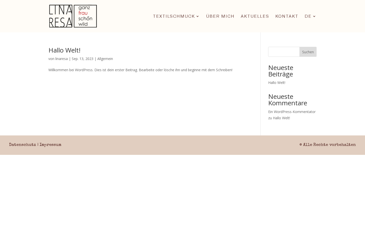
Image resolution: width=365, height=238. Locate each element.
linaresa (61, 58)
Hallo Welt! (64, 50)
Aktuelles (255, 16)
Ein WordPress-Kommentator (292, 111)
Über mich (220, 16)
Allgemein (105, 58)
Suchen (308, 52)
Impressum (50, 145)
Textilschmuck (174, 16)
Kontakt (286, 16)
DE (308, 16)
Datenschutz (22, 145)
